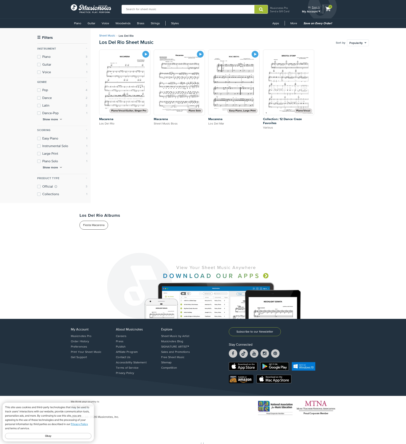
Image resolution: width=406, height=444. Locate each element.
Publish (121, 346)
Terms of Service (127, 367)
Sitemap (166, 362)
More (295, 25)
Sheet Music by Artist (175, 336)
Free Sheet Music (173, 357)
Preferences (79, 346)
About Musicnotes (129, 329)
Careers (121, 336)
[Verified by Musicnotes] (56, 186)
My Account (310, 11)
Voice (105, 23)
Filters (45, 38)
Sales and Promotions (175, 352)
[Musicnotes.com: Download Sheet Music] (91, 8)
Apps (275, 23)
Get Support (79, 357)
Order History (80, 341)
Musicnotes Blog (172, 341)
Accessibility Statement (131, 362)
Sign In (316, 7)
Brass (140, 23)
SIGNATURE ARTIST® (175, 346)
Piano (77, 23)
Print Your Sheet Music (86, 352)
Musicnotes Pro (279, 8)
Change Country (80, 408)
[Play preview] (145, 54)
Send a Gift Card (279, 11)
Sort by (340, 42)
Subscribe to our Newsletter (254, 331)
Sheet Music (107, 35)
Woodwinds (123, 23)
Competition (169, 367)
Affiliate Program (127, 352)
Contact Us (123, 357)
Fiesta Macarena (93, 225)
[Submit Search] (261, 9)
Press (119, 341)
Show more (50, 119)
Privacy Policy (125, 373)
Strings (155, 23)
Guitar (91, 23)
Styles (175, 23)
